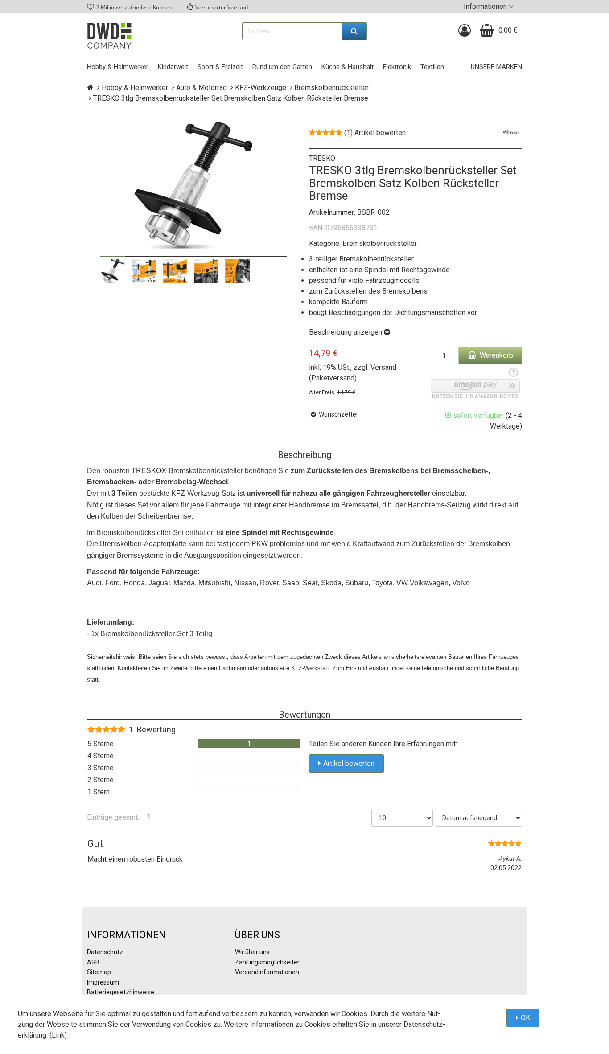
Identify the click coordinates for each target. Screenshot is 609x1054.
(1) (375, 132)
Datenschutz (105, 952)
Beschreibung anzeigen (346, 332)
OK (525, 1017)
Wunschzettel (337, 414)
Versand (383, 367)
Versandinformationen (267, 972)
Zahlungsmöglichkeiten (268, 962)
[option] (112, 271)
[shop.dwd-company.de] (109, 35)
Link (58, 1035)
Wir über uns (252, 952)
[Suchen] (354, 31)
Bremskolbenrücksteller (379, 243)
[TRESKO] (511, 132)
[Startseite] (90, 87)
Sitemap (99, 972)
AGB (93, 962)
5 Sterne (100, 743)
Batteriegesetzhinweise (120, 992)
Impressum (103, 982)
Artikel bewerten (348, 763)
